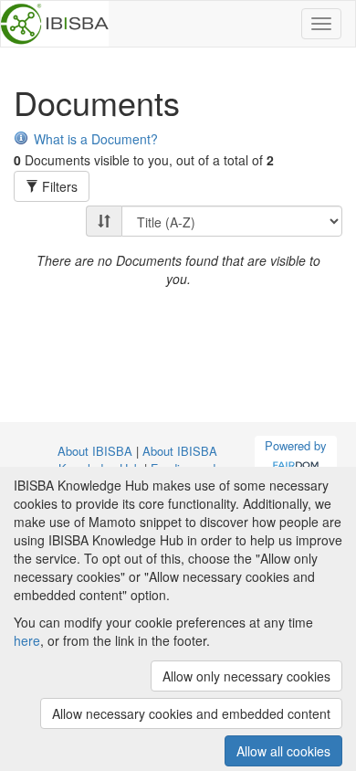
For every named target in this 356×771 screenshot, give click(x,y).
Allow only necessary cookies (246, 676)
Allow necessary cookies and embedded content (191, 713)
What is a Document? (96, 139)
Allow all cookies (283, 751)
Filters (58, 186)
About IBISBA (95, 450)
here (27, 640)
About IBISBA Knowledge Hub (137, 459)
